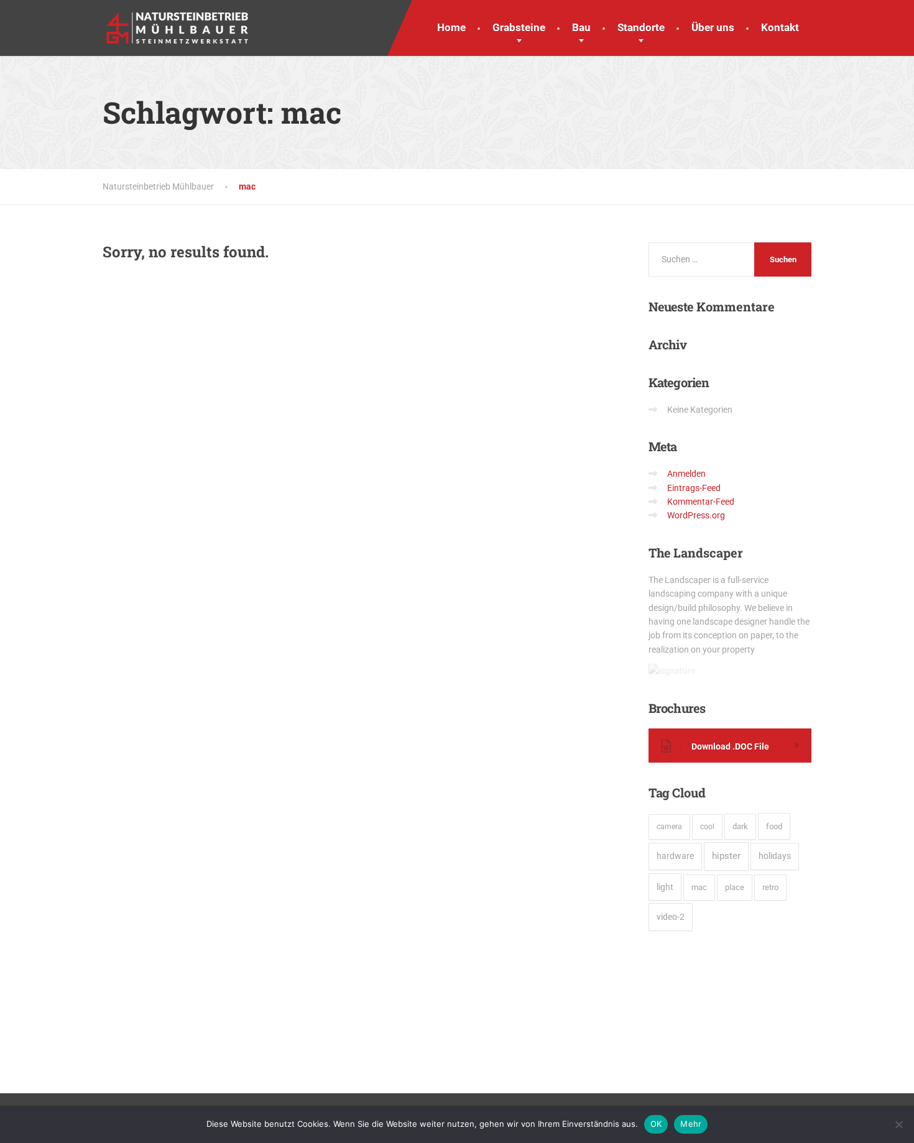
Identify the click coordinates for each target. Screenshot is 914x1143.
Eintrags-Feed (694, 488)
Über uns (712, 27)
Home (451, 27)
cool (707, 826)
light (665, 887)
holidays (775, 856)
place (734, 887)
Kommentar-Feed (700, 502)
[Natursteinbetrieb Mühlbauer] (177, 22)
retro (770, 887)
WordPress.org (696, 515)
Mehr (690, 1124)
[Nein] (898, 1124)
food (774, 826)
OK (656, 1124)
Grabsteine (518, 27)
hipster (726, 855)
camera (669, 826)
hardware (675, 856)
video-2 (671, 917)
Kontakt (780, 27)
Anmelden (686, 474)
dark (740, 826)
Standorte (641, 27)
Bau (581, 27)
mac (699, 887)
